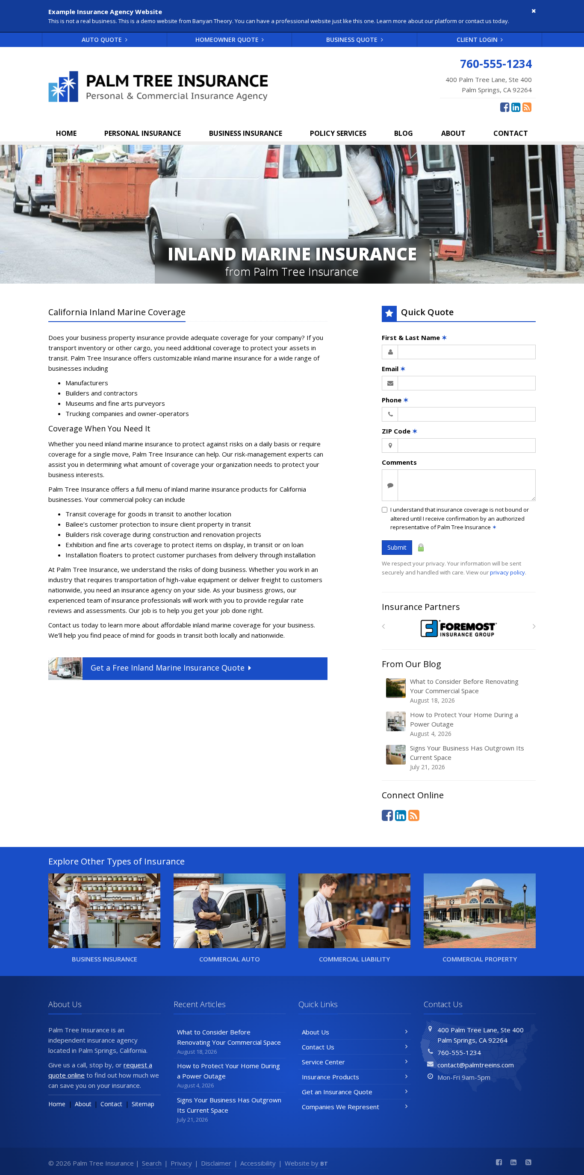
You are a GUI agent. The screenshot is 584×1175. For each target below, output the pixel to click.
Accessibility (258, 1163)
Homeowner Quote (227, 39)
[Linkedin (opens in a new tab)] (515, 107)
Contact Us (318, 1047)
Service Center (323, 1062)
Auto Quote (103, 39)
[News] (526, 107)
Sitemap (143, 1104)
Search (152, 1163)
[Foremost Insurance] (459, 628)
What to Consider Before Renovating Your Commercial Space (464, 690)
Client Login (478, 39)
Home (66, 133)
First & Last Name (414, 337)
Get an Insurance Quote (337, 1091)
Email (394, 368)
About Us (315, 1032)
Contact (510, 133)
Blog (403, 133)
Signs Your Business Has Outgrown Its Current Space (467, 757)
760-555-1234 (459, 1052)
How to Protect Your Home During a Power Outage (464, 724)
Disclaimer (216, 1163)
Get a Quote (167, 667)
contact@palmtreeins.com (475, 1065)
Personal (142, 133)
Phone (395, 400)
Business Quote (352, 39)
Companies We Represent (340, 1106)
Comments (399, 462)
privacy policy (507, 572)
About (453, 133)
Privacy (181, 1163)
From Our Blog (411, 664)
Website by (306, 1163)
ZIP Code (400, 431)
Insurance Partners (421, 606)
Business (245, 133)
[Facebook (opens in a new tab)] (504, 107)
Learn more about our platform (417, 21)
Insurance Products (330, 1076)
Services (338, 133)
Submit (397, 547)
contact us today (486, 21)
